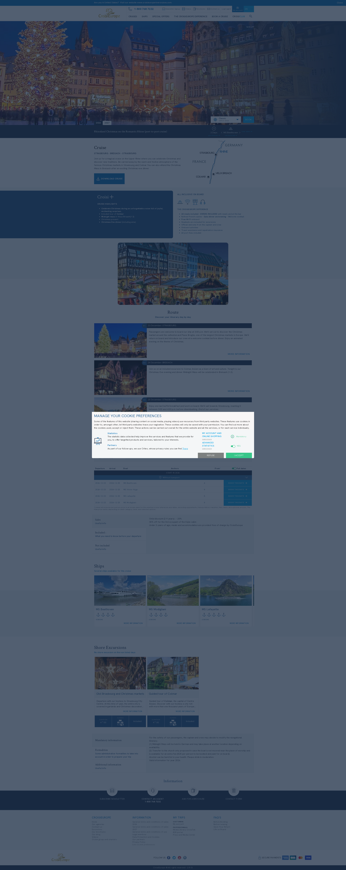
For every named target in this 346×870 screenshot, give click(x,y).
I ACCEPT (239, 455)
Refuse (211, 455)
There (185, 448)
